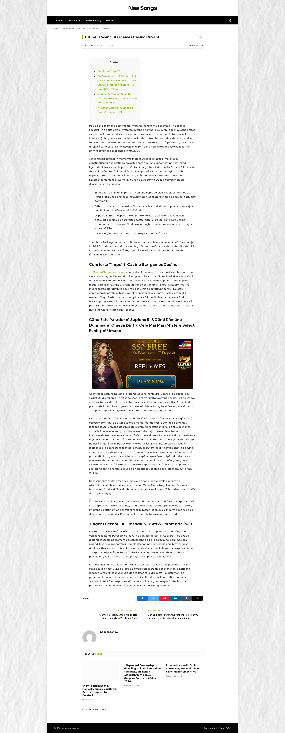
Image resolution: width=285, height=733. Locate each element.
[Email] (59, 98)
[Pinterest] (59, 90)
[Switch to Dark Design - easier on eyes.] (230, 20)
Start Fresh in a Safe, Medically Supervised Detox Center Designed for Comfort (99, 690)
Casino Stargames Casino (109, 272)
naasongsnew (92, 46)
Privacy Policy (93, 20)
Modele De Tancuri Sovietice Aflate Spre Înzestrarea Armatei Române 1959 (117, 98)
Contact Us (74, 20)
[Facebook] (59, 68)
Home (59, 20)
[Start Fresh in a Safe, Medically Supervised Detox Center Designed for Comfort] (100, 671)
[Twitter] (59, 75)
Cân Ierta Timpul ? (108, 71)
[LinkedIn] (59, 83)
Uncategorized (195, 46)
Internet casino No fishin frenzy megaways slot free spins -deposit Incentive (183, 668)
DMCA (109, 20)
